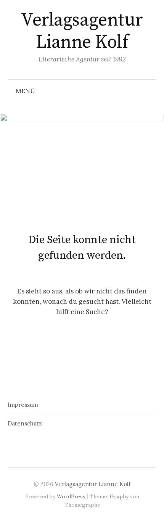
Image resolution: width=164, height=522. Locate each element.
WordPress (71, 496)
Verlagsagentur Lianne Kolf (82, 31)
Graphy (119, 496)
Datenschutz (25, 423)
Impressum (23, 404)
